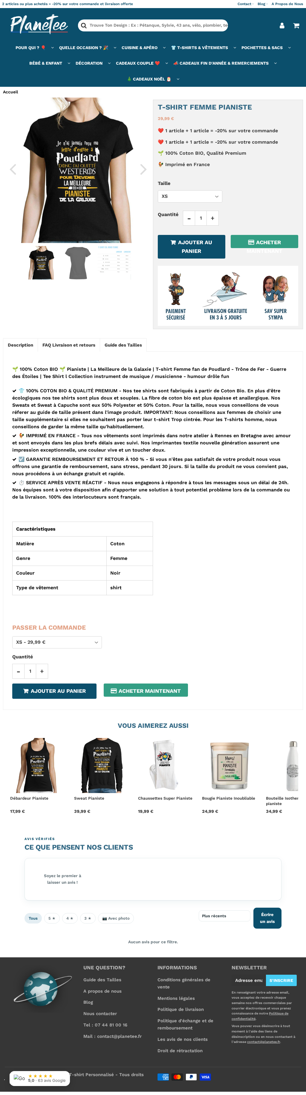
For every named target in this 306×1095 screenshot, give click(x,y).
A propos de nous (102, 991)
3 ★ (87, 918)
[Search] (84, 25)
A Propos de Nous (287, 4)
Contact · (245, 4)
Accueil (10, 91)
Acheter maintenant (264, 243)
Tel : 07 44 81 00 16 (105, 1025)
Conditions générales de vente (183, 983)
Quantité (168, 214)
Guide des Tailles (102, 979)
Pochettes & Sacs (262, 47)
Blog (88, 1002)
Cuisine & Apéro (139, 47)
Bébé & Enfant (45, 63)
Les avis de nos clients (182, 1039)
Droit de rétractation (180, 1050)
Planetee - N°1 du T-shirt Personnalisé (71, 1074)
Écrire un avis (267, 918)
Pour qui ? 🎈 (31, 47)
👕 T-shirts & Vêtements (199, 47)
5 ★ (52, 918)
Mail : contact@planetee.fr (112, 1036)
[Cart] (296, 25)
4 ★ (70, 918)
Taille (164, 183)
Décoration (89, 63)
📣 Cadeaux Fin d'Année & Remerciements (221, 63)
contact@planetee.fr (263, 1042)
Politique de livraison (180, 1009)
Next (143, 169)
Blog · (262, 4)
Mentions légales (176, 998)
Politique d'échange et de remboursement (185, 1024)
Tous (33, 918)
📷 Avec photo (116, 918)
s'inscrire (281, 980)
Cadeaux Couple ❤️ (138, 63)
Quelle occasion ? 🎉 (83, 47)
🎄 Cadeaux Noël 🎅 (149, 79)
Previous (12, 169)
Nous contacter (100, 1013)
